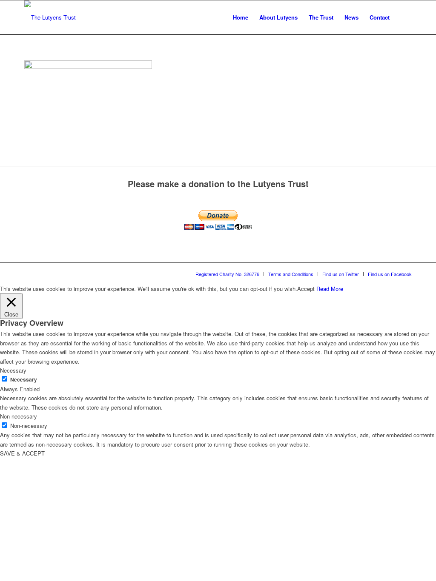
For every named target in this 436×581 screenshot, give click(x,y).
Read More (329, 289)
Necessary (23, 379)
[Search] (403, 17)
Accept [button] (306, 289)
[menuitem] (240, 17)
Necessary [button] (13, 370)
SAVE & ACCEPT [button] (22, 453)
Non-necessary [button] (18, 416)
